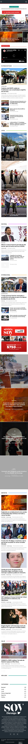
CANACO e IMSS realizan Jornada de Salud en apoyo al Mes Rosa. (12, 661)
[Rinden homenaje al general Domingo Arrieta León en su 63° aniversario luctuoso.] (14, 23)
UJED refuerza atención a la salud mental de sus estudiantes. (14, 214)
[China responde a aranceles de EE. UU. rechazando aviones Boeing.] (5, 318)
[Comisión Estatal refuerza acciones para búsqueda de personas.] (5, 117)
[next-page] (4, 219)
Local (2, 22)
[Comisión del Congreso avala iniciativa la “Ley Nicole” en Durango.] (14, 472)
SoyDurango (3, 93)
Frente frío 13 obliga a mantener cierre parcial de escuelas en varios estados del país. (13, 542)
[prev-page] (2, 219)
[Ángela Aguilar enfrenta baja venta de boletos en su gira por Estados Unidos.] (14, 616)
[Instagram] (14, 734)
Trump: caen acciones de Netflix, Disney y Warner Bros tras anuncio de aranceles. (18, 309)
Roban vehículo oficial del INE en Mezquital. (14, 159)
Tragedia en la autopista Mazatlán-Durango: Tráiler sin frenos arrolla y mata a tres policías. (17, 257)
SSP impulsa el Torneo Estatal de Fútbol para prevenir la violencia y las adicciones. (14, 598)
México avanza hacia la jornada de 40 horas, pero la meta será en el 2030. (13, 245)
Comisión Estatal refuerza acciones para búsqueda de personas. (16, 116)
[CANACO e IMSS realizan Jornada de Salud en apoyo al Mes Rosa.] (14, 651)
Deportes (3, 602)
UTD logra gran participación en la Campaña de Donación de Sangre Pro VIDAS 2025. (18, 102)
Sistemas (3, 300)
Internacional (4, 293)
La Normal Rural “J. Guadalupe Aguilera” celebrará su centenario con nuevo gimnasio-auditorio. (18, 123)
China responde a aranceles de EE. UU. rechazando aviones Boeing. (18, 316)
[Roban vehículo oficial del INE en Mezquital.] (5, 110)
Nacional (3, 242)
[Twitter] (17, 734)
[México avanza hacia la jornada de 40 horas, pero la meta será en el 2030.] (14, 233)
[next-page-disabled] (4, 680)
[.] (5, 265)
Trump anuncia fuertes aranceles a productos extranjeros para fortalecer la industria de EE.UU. (14, 297)
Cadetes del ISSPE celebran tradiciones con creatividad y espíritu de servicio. (13, 89)
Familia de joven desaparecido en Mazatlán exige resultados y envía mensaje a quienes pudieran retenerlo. (13, 571)
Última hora (4, 86)
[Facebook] (10, 734)
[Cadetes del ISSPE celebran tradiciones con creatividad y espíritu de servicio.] (14, 76)
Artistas (3, 629)
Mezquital (13, 157)
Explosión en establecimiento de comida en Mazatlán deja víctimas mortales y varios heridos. (14, 513)
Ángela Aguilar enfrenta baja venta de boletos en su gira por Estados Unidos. (13, 626)
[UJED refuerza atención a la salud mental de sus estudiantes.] (14, 203)
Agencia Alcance (5, 45)
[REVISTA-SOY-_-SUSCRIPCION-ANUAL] (14, 339)
